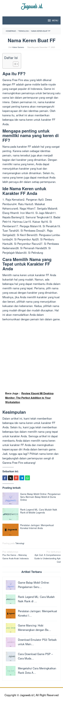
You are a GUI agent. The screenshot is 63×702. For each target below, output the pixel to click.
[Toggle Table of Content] (14, 64)
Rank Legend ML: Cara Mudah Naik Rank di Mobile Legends (38, 511)
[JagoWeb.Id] (32, 6)
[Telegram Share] (21, 477)
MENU (55, 20)
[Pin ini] (16, 477)
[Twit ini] (10, 477)
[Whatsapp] (27, 477)
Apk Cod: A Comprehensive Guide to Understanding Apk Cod (47, 556)
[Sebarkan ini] (4, 477)
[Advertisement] (31, 355)
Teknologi (19, 543)
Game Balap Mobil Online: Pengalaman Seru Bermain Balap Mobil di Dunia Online (40, 496)
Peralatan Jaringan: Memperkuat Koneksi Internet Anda (37, 526)
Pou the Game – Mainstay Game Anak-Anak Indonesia (15, 555)
